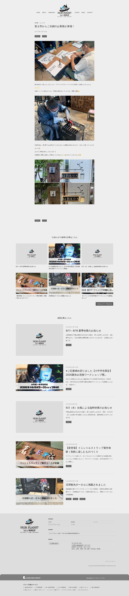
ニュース (42, 23)
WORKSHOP (51, 12)
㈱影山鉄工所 (80, 545)
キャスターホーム (83, 590)
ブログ (44, 36)
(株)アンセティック (40, 590)
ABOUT (44, 12)
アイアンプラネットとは (54, 524)
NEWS (83, 12)
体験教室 (73, 522)
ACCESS (77, 12)
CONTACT (90, 12)
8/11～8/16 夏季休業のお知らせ (83, 330)
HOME (38, 12)
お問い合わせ (55, 543)
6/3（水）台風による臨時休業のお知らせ (89, 407)
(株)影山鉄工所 (28, 587)
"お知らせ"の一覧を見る (104, 304)
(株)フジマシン (84, 587)
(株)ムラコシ (28, 590)
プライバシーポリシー (110, 561)
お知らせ (37, 36)
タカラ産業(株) (62, 587)
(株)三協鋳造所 (95, 587)
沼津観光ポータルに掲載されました (86, 484)
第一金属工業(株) (50, 587)
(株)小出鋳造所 (73, 587)
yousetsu (82, 499)
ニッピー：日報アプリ (54, 590)
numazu (75, 499)
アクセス (73, 524)
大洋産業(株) (39, 587)
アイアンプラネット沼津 (69, 590)
